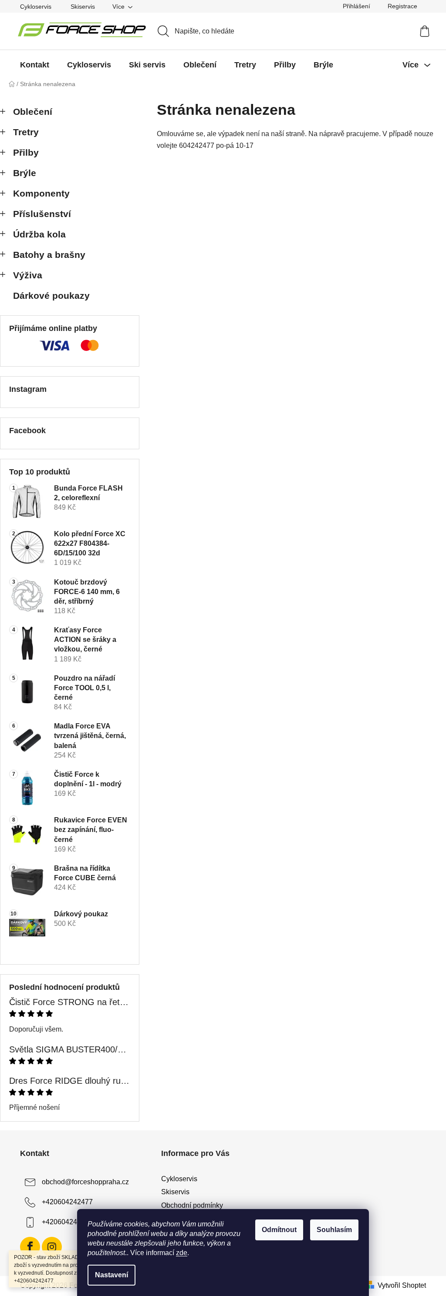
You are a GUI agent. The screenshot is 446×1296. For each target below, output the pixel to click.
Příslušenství (42, 214)
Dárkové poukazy (51, 296)
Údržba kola (39, 234)
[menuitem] (34, 65)
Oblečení (32, 112)
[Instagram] (52, 1247)
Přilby (26, 152)
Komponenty (41, 193)
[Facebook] (30, 1247)
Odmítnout (279, 1229)
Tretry (26, 132)
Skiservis (83, 6)
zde (181, 1252)
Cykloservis (35, 6)
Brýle (24, 173)
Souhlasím (334, 1229)
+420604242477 (67, 1202)
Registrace (402, 6)
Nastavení (111, 1275)
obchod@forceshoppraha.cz (85, 1182)
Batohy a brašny (49, 255)
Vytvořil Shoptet (402, 1285)
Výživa (27, 275)
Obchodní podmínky (192, 1205)
